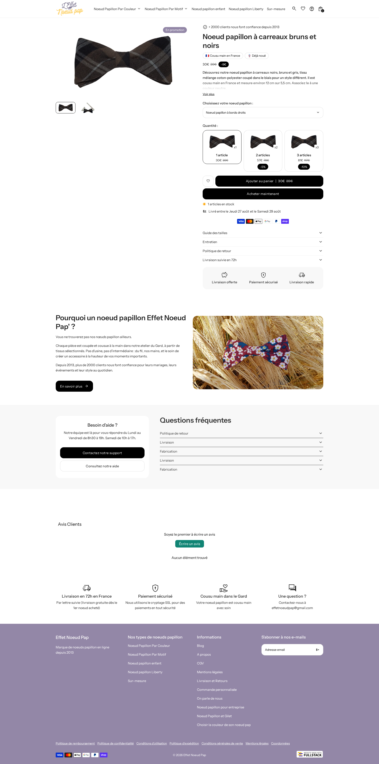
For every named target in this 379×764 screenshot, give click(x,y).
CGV (200, 663)
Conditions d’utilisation (151, 743)
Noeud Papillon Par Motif (147, 654)
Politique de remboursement (75, 743)
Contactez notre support (102, 453)
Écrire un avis (189, 544)
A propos (204, 654)
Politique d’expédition (184, 743)
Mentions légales (210, 672)
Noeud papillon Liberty (145, 672)
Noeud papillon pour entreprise (220, 707)
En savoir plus (74, 386)
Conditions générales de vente (222, 743)
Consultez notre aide (102, 466)
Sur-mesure (137, 681)
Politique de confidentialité (115, 743)
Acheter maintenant (263, 194)
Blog (200, 646)
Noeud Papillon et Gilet (214, 716)
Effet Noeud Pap (194, 755)
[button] (65, 107)
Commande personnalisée (217, 690)
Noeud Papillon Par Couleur (149, 646)
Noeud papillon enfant (144, 663)
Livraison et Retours (212, 681)
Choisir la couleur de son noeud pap (224, 725)
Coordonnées (280, 743)
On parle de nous (209, 698)
